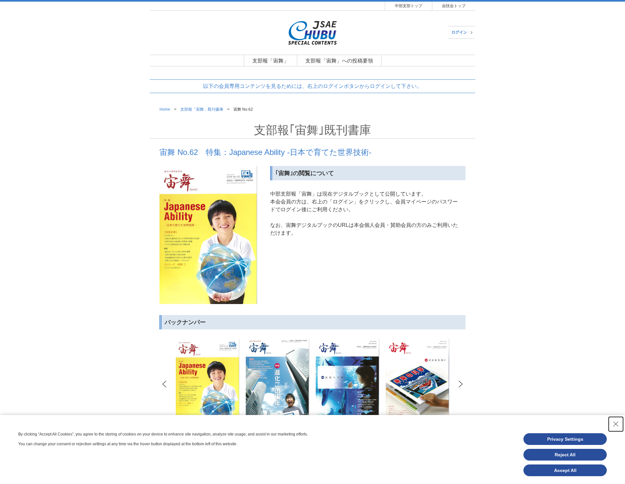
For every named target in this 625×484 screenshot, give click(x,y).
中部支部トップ (408, 6)
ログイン (459, 32)
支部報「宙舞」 (270, 60)
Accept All (565, 470)
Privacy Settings (565, 439)
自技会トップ (453, 6)
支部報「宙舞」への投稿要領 (339, 60)
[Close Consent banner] (616, 424)
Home (165, 109)
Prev (165, 384)
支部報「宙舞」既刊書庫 (201, 109)
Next (460, 384)
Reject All (565, 454)
